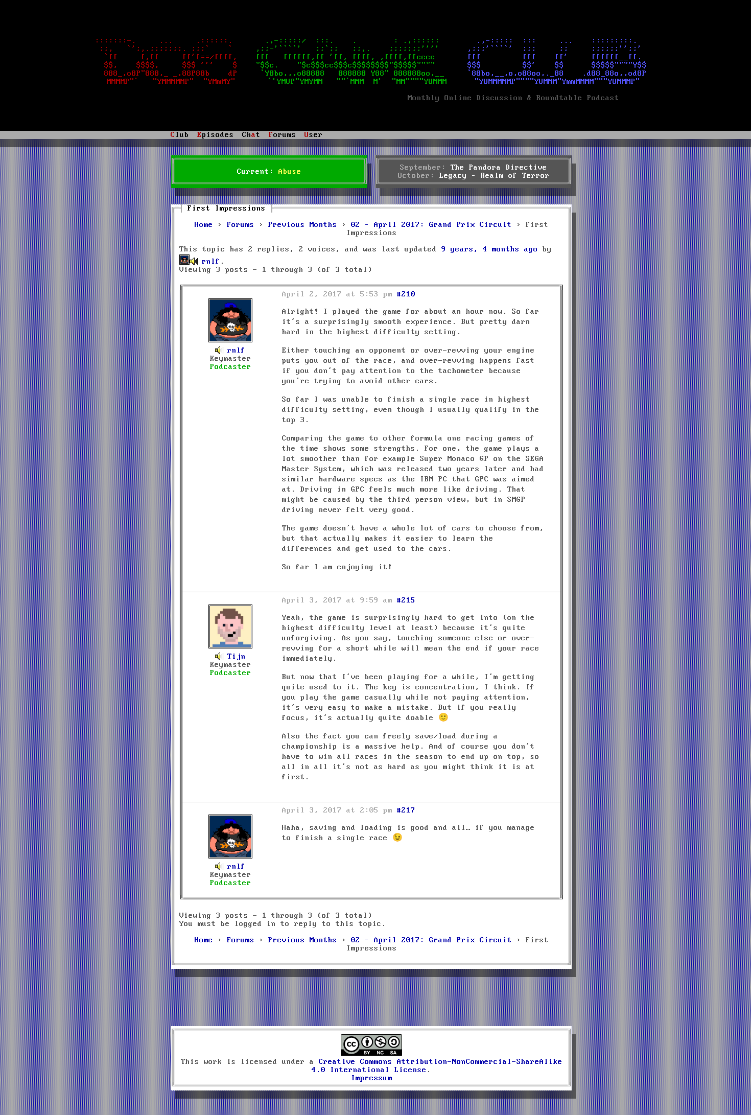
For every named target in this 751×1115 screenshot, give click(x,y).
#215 (406, 600)
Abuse (289, 172)
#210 (406, 294)
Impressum (371, 1078)
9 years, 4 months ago (489, 249)
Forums (240, 225)
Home (204, 225)
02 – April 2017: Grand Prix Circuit (431, 225)
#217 (406, 810)
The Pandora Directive (499, 168)
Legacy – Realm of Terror (494, 176)
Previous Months (302, 225)
